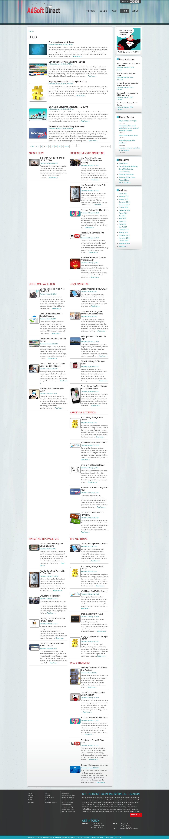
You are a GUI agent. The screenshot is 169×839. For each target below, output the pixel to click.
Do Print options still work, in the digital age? (52, 289)
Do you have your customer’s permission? (92, 513)
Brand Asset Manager (68, 797)
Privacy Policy (109, 837)
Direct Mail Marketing (42, 284)
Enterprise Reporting (67, 807)
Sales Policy (118, 837)
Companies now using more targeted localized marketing (92, 312)
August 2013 (123, 246)
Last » (67, 146)
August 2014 (123, 213)
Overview (47, 795)
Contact (135, 10)
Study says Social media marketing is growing (68, 106)
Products (90, 10)
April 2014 (122, 224)
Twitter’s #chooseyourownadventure (94, 764)
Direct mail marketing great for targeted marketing (51, 314)
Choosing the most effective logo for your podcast (52, 619)
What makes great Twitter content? (94, 442)
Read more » (77, 56)
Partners (47, 800)
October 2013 (123, 241)
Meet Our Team (49, 797)
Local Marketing (79, 284)
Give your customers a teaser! (62, 42)
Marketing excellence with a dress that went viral (94, 668)
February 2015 (123, 196)
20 (56, 146)
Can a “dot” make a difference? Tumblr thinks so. (52, 644)
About (114, 10)
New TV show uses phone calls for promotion (93, 186)
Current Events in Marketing (87, 153)
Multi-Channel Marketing (68, 795)
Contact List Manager (67, 802)
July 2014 (122, 216)
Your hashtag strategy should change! (92, 418)
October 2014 (123, 207)
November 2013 (124, 238)
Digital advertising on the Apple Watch (93, 362)
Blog (124, 10)
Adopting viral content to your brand (92, 233)
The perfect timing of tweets (92, 613)
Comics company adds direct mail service (67, 61)
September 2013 (124, 243)
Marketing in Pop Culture (44, 539)
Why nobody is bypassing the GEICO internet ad (51, 544)
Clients (103, 10)
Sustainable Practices (51, 802)
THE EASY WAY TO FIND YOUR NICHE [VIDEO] (52, 159)
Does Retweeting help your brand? (94, 288)
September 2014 (124, 210)
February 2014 (123, 230)
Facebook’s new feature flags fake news (67, 126)
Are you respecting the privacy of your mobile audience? (94, 387)
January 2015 (123, 199)
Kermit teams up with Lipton (128, 135)
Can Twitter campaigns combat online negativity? (93, 693)
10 (52, 146)
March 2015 (123, 194)
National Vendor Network (68, 809)
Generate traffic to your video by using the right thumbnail (52, 364)
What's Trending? (80, 662)
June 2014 (122, 219)
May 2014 (122, 221)
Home (31, 31)
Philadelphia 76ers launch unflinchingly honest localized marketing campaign (128, 128)
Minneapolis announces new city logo (93, 337)
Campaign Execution (67, 800)
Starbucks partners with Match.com (94, 209)
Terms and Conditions (96, 837)
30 (59, 146)
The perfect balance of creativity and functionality (93, 258)
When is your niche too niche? (93, 464)
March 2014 (123, 227)
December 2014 (124, 202)
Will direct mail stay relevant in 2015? (52, 389)
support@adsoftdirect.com (129, 828)
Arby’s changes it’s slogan (127, 121)
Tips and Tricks (78, 539)
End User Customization (68, 811)
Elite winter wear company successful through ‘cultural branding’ (91, 160)
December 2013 (124, 235)
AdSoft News (36, 153)
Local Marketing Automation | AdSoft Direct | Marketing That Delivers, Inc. (57, 837)
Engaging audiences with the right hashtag (68, 81)
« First (32, 146)
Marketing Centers (67, 804)
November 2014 (124, 205)
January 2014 (123, 232)
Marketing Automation (83, 412)
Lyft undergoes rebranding (50, 595)
